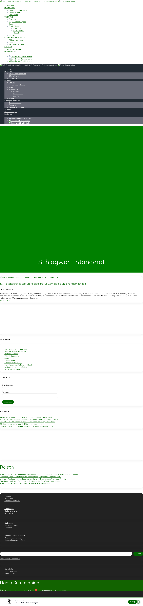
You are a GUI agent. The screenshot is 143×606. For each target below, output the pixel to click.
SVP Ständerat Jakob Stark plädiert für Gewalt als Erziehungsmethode (43, 283)
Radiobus (17, 28)
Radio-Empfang (10, 511)
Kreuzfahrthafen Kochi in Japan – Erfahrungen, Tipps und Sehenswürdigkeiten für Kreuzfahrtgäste (39, 474)
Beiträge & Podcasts (14, 37)
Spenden (8, 47)
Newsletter (9, 569)
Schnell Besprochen (12, 356)
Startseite (9, 5)
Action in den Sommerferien (15, 367)
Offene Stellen (14, 12)
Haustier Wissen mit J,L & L (15, 351)
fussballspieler (10, 360)
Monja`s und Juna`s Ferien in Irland (18, 365)
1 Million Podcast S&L (13, 362)
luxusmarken (9, 358)
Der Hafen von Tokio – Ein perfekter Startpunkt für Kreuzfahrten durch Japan (30, 481)
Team (11, 24)
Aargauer (45, 590)
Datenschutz (15, 559)
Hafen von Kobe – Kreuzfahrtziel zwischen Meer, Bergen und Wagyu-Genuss (30, 477)
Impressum (4, 559)
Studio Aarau (18, 30)
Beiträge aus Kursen (17, 44)
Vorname (5, 392)
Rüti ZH (16, 33)
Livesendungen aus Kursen (15, 540)
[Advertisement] (67, 319)
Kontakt (12, 35)
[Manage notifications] (138, 602)
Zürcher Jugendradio (59, 590)
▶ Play (132, 602)
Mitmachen (9, 8)
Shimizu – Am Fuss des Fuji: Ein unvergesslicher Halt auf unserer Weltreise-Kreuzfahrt (34, 479)
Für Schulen (10, 52)
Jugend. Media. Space (17, 21)
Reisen (7, 467)
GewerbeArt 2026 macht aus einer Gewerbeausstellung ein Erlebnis (27, 422)
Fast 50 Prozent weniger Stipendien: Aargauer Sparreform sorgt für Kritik (29, 419)
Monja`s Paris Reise (12, 369)
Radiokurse (13, 15)
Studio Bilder (14, 26)
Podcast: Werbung (11, 354)
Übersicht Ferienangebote (14, 535)
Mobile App (9, 509)
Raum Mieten (9, 573)
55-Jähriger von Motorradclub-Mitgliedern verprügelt (21, 424)
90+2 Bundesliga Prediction (15, 349)
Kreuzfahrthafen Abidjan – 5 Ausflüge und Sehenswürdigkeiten (25, 483)
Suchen (138, 554)
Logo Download (10, 571)
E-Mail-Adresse (7, 385)
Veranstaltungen (13, 49)
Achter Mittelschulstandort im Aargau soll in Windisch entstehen (26, 417)
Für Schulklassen (11, 525)
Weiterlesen (5, 300)
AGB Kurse (9, 513)
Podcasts (13, 42)
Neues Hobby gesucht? (18, 10)
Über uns (8, 17)
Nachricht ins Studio (12, 500)
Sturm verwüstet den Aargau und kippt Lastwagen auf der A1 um (26, 426)
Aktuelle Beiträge (16, 40)
